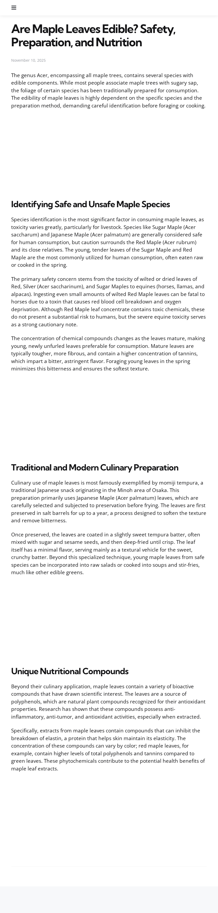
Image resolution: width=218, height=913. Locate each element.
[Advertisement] (109, 153)
